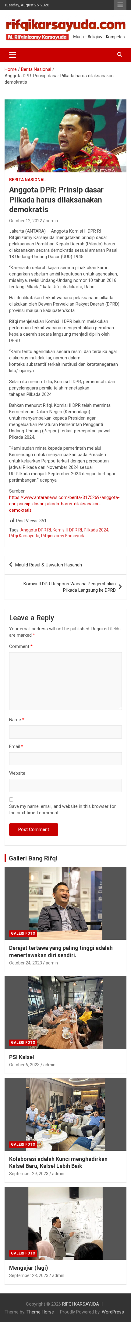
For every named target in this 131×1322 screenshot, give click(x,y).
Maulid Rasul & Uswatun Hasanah (48, 565)
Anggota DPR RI (35, 530)
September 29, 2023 (28, 1173)
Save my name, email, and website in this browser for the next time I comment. (62, 809)
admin (52, 220)
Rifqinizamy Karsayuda (63, 535)
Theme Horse (40, 1312)
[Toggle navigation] (13, 55)
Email (16, 746)
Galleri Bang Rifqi (33, 858)
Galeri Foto (23, 933)
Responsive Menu (120, 5)
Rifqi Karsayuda (24, 535)
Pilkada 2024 (96, 530)
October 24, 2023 (25, 962)
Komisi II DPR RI (67, 530)
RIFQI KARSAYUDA (80, 1304)
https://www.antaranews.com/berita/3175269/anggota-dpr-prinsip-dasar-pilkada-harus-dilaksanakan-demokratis (64, 504)
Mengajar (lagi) (28, 1268)
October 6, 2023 (24, 1064)
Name (16, 719)
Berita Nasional (27, 179)
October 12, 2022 (25, 220)
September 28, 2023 (28, 1275)
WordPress (113, 1312)
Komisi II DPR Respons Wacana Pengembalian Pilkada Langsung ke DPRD (69, 587)
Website (17, 773)
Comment (21, 646)
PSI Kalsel (21, 1057)
